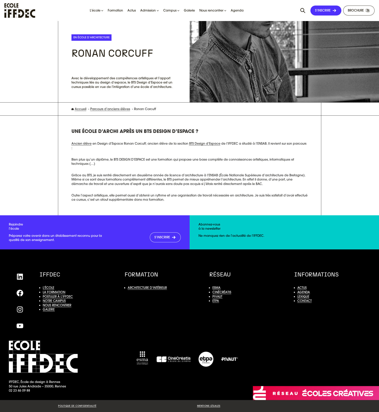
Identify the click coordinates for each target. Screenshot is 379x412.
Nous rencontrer (57, 305)
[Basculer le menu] (303, 11)
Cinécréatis (221, 292)
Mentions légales (208, 405)
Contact (304, 301)
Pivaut (217, 297)
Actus (302, 288)
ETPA (215, 301)
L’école (48, 288)
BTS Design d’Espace (204, 144)
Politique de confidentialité (77, 405)
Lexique (303, 297)
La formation (54, 292)
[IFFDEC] (19, 10)
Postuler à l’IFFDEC (58, 297)
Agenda (303, 292)
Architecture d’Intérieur (147, 288)
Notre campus (54, 301)
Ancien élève (81, 144)
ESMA (216, 288)
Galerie (49, 309)
